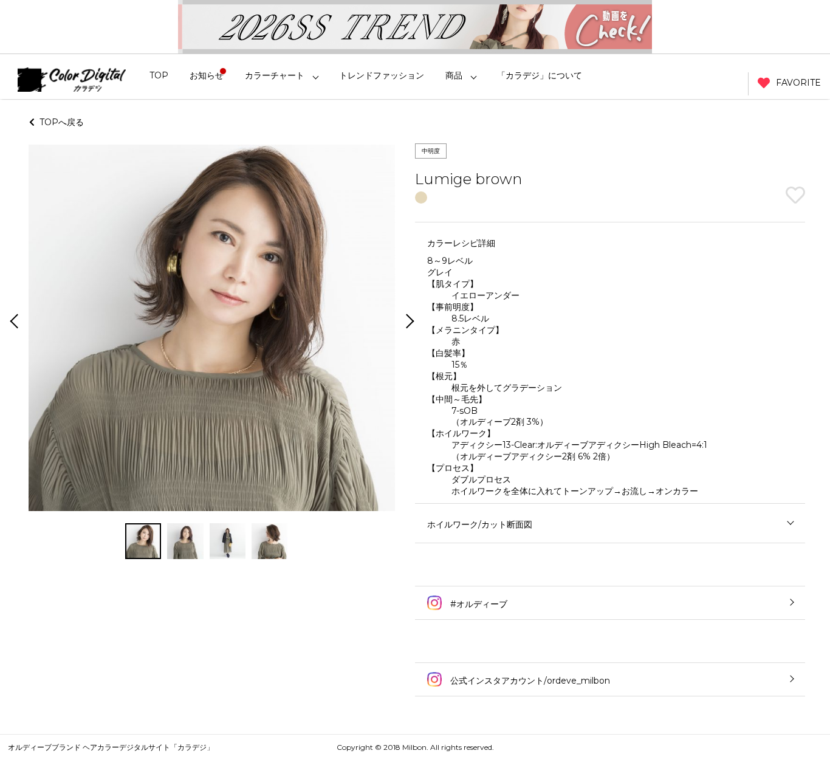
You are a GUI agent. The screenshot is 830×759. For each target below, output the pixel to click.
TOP (158, 75)
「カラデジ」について (539, 75)
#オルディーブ (477, 604)
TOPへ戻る (59, 122)
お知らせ (207, 75)
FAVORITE (798, 82)
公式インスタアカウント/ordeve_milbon (529, 680)
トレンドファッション (381, 75)
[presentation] (12, 322)
